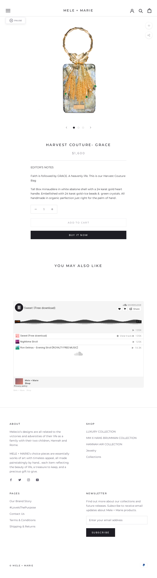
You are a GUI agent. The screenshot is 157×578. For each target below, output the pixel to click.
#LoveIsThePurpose (23, 507)
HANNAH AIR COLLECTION (104, 444)
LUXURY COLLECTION (101, 431)
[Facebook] (11, 480)
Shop (28, 390)
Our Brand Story (21, 501)
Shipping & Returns (22, 526)
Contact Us (17, 514)
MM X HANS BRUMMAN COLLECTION (111, 438)
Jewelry (91, 450)
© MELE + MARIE (21, 565)
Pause (18, 20)
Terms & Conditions (23, 520)
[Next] (90, 127)
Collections (93, 457)
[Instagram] (28, 480)
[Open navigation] (8, 10)
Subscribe (101, 532)
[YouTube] (37, 480)
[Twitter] (19, 480)
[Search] (141, 11)
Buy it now (78, 235)
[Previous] (66, 127)
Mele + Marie (19, 390)
